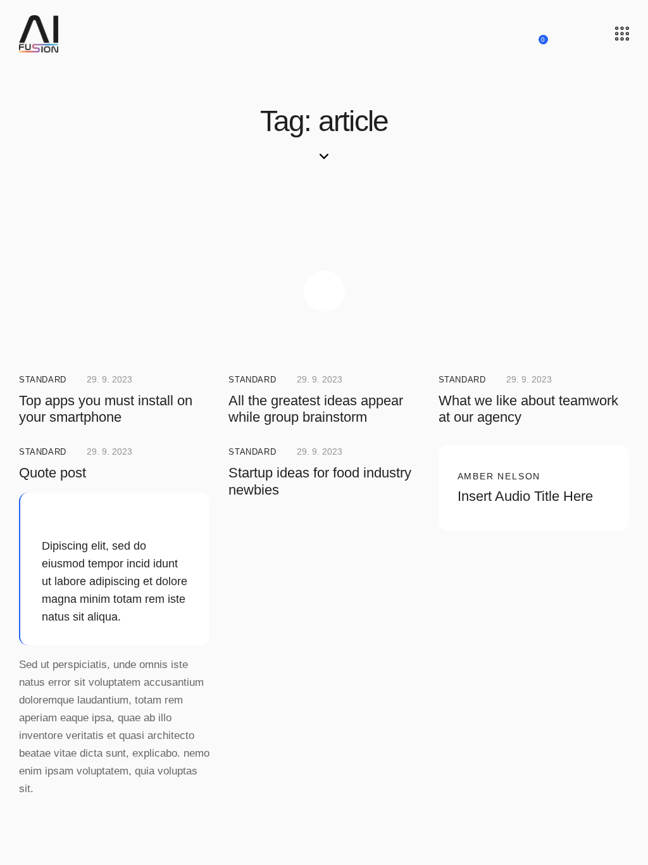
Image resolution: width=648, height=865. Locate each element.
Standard (42, 379)
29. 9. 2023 (109, 379)
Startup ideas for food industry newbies (319, 481)
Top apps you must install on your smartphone (105, 409)
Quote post (52, 473)
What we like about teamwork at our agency (528, 409)
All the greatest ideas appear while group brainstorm (315, 409)
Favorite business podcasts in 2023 (529, 577)
